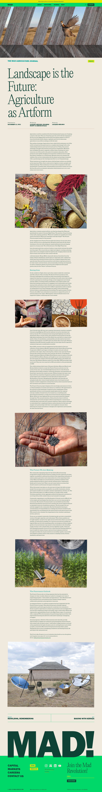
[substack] (50, 765)
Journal (56, 4)
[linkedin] (55, 765)
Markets (14, 769)
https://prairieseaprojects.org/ (42, 637)
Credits (47, 771)
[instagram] (46, 765)
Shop (63, 4)
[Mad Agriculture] (10, 4)
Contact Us (16, 776)
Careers (14, 772)
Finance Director (58, 1)
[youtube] (59, 766)
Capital (13, 765)
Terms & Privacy (49, 769)
